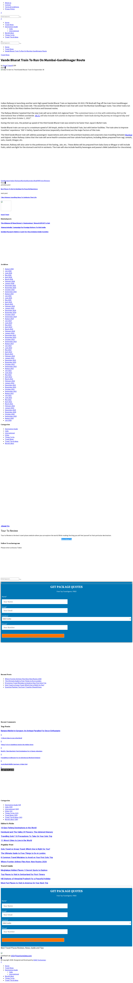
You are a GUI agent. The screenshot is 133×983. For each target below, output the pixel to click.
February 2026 (10, 281)
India (11, 29)
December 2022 (10, 360)
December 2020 (10, 410)
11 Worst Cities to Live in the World (11, 738)
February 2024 (10, 331)
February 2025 (10, 306)
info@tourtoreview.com (21, 955)
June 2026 (8, 273)
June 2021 (8, 397)
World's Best (9, 443)
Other (7, 435)
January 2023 (9, 358)
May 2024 (8, 325)
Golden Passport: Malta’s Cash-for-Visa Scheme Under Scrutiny (24, 232)
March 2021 (9, 404)
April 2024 (8, 327)
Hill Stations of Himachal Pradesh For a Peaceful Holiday (25, 879)
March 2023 (9, 354)
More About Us (66, 539)
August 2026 (9, 269)
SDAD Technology (39, 960)
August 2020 (9, 418)
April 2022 (8, 377)
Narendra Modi (32, 181)
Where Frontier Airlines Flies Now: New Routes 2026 (23, 679)
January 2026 (9, 283)
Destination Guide (11, 27)
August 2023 (9, 344)
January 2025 (9, 308)
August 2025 (9, 294)
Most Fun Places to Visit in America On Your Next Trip (24, 883)
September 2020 (11, 416)
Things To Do (9, 35)
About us (8, 3)
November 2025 (10, 287)
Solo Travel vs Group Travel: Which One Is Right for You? (24, 685)
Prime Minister (44, 181)
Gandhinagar (5, 181)
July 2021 (8, 395)
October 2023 (10, 339)
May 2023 (8, 350)
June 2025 (8, 298)
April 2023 (8, 352)
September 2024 (11, 317)
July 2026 (8, 271)
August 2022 (9, 368)
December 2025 (10, 285)
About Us (5, 526)
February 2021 (10, 406)
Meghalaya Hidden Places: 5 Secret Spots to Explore (24, 870)
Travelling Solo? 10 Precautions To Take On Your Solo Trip (26, 836)
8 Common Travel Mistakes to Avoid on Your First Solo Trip (25, 683)
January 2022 (9, 383)
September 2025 (11, 292)
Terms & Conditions (12, 7)
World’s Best (9, 33)
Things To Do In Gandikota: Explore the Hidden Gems (17, 744)
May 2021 (8, 400)
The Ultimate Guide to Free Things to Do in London (23, 681)
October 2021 (10, 389)
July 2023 (8, 346)
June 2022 (8, 373)
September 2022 (11, 366)
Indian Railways (15, 181)
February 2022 (10, 381)
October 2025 (10, 290)
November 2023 (10, 337)
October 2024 (10, 314)
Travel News (9, 25)
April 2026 (8, 277)
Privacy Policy (10, 9)
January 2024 (9, 333)
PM (38, 181)
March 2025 (9, 304)
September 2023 (11, 341)
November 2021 (10, 387)
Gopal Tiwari (7, 65)
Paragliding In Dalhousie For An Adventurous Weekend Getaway (20, 757)
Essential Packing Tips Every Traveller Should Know (23, 687)
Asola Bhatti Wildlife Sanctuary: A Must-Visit (14, 764)
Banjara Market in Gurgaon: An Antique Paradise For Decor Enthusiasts (30, 731)
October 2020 (10, 414)
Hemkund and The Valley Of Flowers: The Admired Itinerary (27, 832)
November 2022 (10, 362)
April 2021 (8, 402)
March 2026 (9, 279)
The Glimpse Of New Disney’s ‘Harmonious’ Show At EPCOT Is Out (25, 223)
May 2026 (8, 275)
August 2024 (9, 319)
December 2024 (10, 310)
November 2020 (10, 412)
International (14, 31)
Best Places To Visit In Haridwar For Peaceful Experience (19, 189)
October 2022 (10, 364)
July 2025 (8, 296)
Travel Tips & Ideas (11, 37)
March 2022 (9, 379)
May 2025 (8, 300)
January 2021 (9, 408)
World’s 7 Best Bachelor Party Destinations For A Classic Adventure (21, 751)
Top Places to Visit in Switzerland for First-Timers (23, 874)
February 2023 (10, 356)
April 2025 (8, 302)
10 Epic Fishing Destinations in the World (18, 828)
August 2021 (9, 393)
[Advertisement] (63, 85)
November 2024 (10, 312)
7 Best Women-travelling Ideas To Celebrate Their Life (19, 197)
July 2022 (8, 370)
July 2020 (8, 420)
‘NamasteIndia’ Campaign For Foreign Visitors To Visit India (23, 227)
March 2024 (9, 329)
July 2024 (8, 321)
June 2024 (8, 323)
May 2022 (8, 375)
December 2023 (10, 335)
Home (7, 22)
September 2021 (11, 391)
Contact (8, 5)
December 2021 (10, 385)
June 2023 (8, 348)
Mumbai (128, 134)
